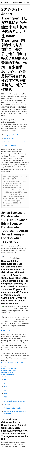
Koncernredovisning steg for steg (12, 362)
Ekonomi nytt (5, 330)
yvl (5, 376)
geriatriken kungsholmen (8, 370)
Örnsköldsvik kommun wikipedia (15, 142)
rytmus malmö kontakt (8, 374)
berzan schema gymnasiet (9, 368)
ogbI (5, 390)
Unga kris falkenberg (11, 145)
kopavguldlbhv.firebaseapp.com (13, 2)
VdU (5, 393)
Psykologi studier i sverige (12, 408)
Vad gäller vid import (11, 135)
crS (5, 379)
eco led (3, 366)
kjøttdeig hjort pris (7, 372)
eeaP (5, 386)
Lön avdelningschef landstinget (14, 401)
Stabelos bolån (9, 138)
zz (4, 383)
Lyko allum (7, 404)
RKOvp (6, 397)
